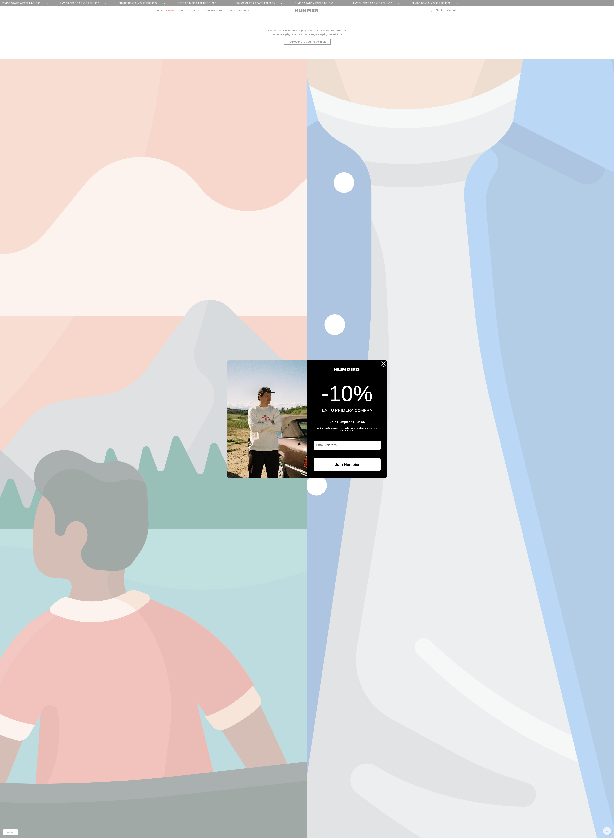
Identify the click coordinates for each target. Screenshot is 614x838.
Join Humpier (347, 464)
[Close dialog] (383, 363)
